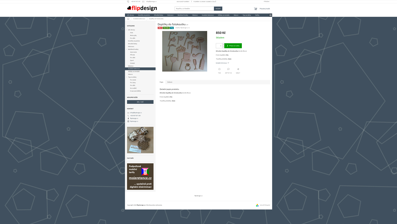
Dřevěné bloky (132, 44)
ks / (140, 102)
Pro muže (133, 80)
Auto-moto (133, 52)
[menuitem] (130, 15)
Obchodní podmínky (183, 2)
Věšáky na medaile (134, 72)
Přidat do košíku (234, 46)
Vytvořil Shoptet (265, 205)
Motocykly (133, 35)
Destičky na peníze (134, 41)
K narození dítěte (135, 91)
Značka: (182, 28)
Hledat (218, 8)
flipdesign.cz (134, 118)
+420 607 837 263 (135, 116)
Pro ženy (133, 83)
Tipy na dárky (132, 77)
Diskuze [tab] (169, 82)
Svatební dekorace (134, 69)
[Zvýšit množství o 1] (223, 44)
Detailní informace (221, 63)
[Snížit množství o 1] (223, 47)
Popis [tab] (161, 82)
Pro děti (132, 38)
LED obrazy (131, 30)
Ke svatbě (133, 88)
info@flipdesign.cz (136, 113)
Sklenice (130, 66)
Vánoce (130, 74)
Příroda (132, 55)
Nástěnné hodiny (133, 49)
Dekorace (131, 47)
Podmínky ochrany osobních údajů (204, 2)
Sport (132, 60)
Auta (131, 33)
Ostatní (132, 63)
